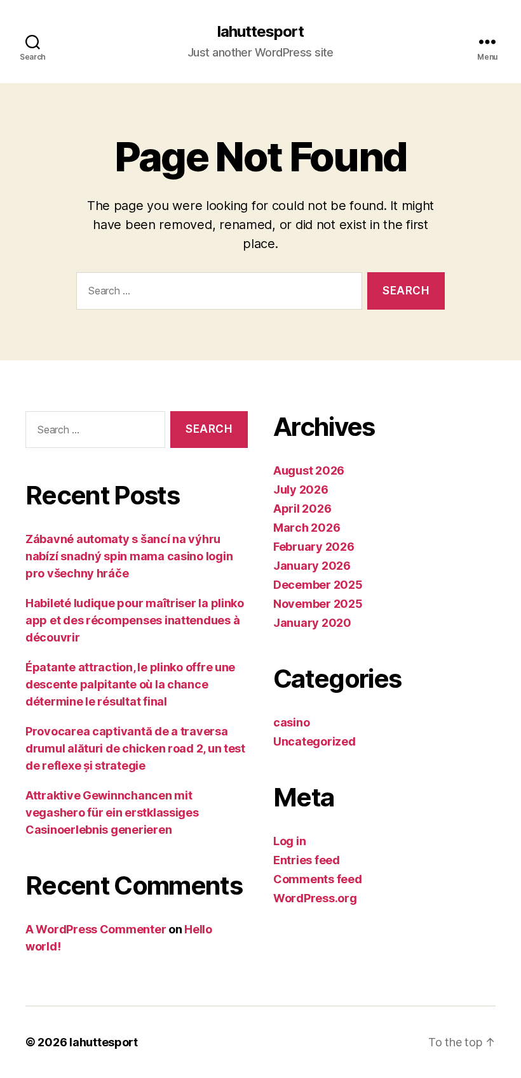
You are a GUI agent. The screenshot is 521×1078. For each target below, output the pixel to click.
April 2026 (302, 508)
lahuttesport (260, 31)
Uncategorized (314, 741)
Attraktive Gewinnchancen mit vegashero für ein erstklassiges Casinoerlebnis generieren (112, 812)
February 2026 (314, 546)
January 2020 (312, 622)
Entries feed (306, 860)
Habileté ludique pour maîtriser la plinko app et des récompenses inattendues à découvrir (134, 620)
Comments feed (317, 879)
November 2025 (318, 603)
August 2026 (308, 470)
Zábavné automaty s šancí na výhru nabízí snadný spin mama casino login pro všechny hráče (129, 556)
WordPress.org (315, 898)
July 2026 (300, 489)
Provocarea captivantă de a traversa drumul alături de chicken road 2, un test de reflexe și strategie (135, 748)
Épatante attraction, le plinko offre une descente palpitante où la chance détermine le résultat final (130, 684)
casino (291, 722)
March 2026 (306, 527)
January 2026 (312, 565)
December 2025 (318, 584)
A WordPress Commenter (95, 929)
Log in (289, 841)
